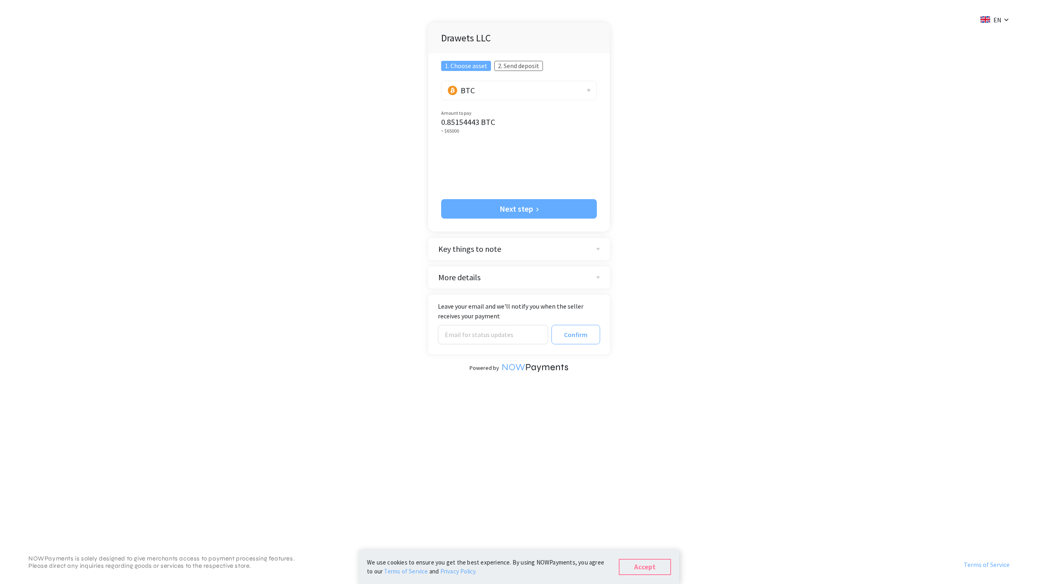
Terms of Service (987, 564)
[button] (991, 19)
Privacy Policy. (458, 571)
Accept (645, 567)
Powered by (484, 367)
